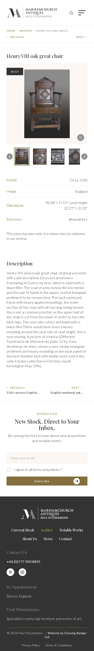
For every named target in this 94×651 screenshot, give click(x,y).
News (48, 538)
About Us (29, 538)
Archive (26, 30)
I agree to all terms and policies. (38, 469)
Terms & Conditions (58, 645)
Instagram (22, 572)
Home (11, 30)
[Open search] (71, 13)
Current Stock (22, 530)
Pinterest (10, 572)
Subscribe (41, 481)
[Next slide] (84, 156)
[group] (22, 156)
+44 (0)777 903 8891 (23, 561)
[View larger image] (80, 137)
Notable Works (71, 530)
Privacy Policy (31, 645)
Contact (65, 538)
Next (80, 37)
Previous (17, 37)
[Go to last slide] (10, 156)
